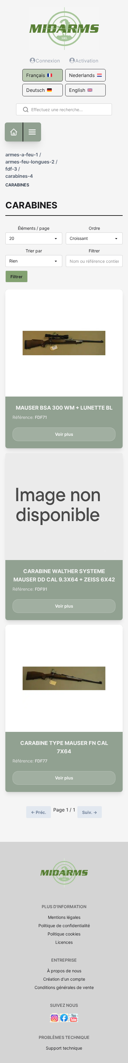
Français (35, 75)
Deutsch (35, 90)
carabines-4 (19, 176)
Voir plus (64, 434)
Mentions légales (64, 917)
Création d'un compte (64, 979)
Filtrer (94, 250)
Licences (64, 942)
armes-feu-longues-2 (29, 162)
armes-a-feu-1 (21, 155)
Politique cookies (64, 933)
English (77, 90)
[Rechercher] (24, 109)
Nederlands (82, 75)
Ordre (94, 228)
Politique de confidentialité (64, 925)
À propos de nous (64, 970)
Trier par (34, 250)
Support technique (64, 1048)
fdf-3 (11, 169)
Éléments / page (33, 228)
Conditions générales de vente (64, 987)
